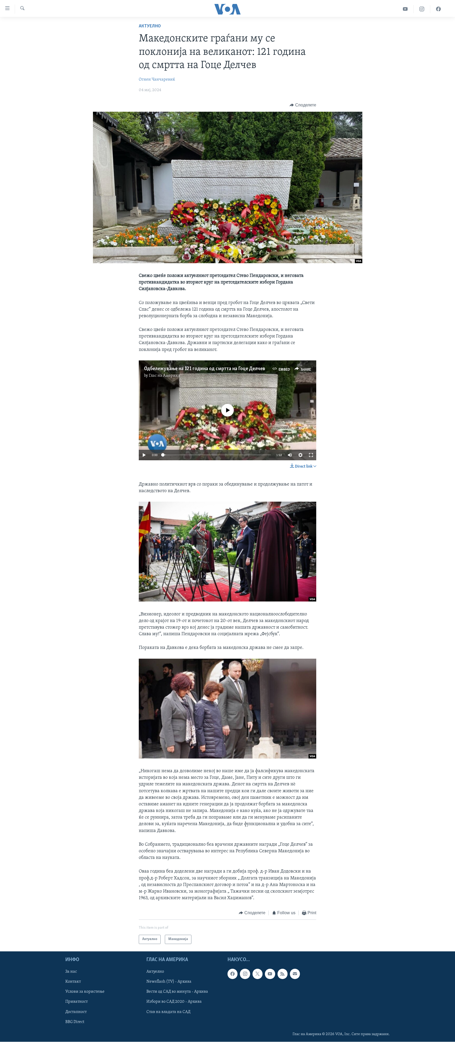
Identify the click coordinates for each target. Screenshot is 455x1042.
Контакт (73, 982)
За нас (71, 972)
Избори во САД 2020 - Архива (174, 1002)
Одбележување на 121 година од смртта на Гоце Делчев (204, 368)
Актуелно (150, 26)
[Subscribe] (295, 974)
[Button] (303, 105)
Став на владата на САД (168, 1012)
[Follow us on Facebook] (233, 974)
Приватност (76, 1002)
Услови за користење (85, 992)
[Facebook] (438, 9)
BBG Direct (74, 1022)
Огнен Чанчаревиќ (157, 79)
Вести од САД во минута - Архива (177, 992)
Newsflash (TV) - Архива (168, 982)
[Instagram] (422, 9)
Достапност (76, 1012)
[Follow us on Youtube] (270, 974)
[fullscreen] (311, 455)
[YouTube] (405, 9)
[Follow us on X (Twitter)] (258, 974)
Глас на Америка (164, 376)
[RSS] (283, 974)
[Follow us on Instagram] (245, 974)
